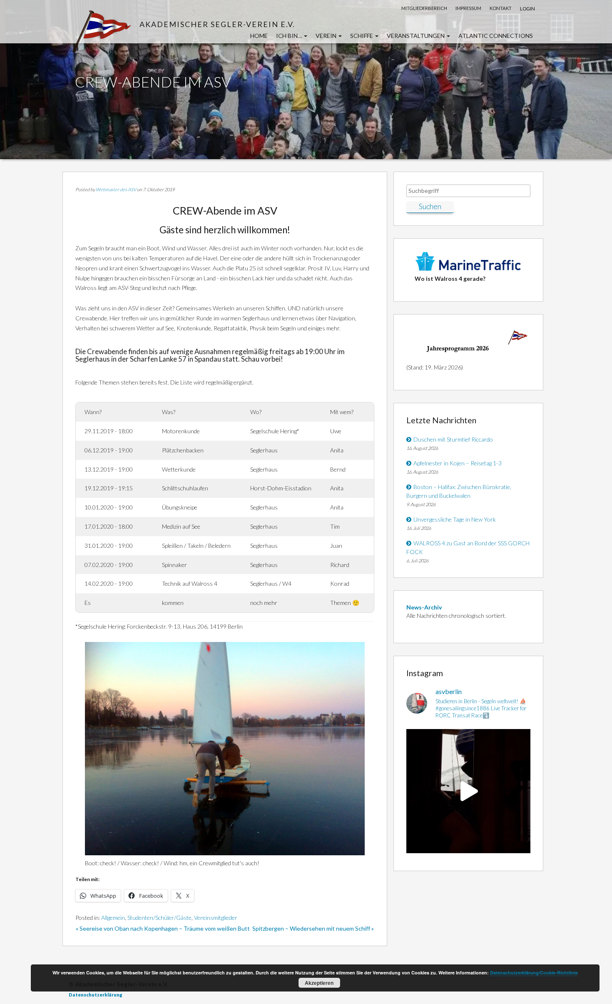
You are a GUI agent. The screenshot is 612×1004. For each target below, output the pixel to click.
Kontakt (501, 8)
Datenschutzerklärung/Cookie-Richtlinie (534, 972)
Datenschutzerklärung (95, 994)
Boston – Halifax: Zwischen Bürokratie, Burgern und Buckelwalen (458, 491)
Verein (327, 35)
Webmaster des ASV (116, 189)
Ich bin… (289, 35)
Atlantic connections (495, 35)
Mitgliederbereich (424, 8)
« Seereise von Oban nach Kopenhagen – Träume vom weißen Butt (163, 928)
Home (259, 35)
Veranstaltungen (416, 35)
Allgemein (113, 917)
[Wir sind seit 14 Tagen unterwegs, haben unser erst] (468, 791)
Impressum (468, 8)
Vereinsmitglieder (215, 917)
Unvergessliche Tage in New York (454, 519)
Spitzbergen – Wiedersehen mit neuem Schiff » (313, 928)
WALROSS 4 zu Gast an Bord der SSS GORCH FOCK (468, 547)
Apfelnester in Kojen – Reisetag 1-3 (457, 463)
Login (527, 8)
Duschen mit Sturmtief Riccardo (453, 439)
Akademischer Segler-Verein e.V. (217, 24)
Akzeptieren (319, 983)
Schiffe (362, 35)
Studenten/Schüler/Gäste (159, 917)
